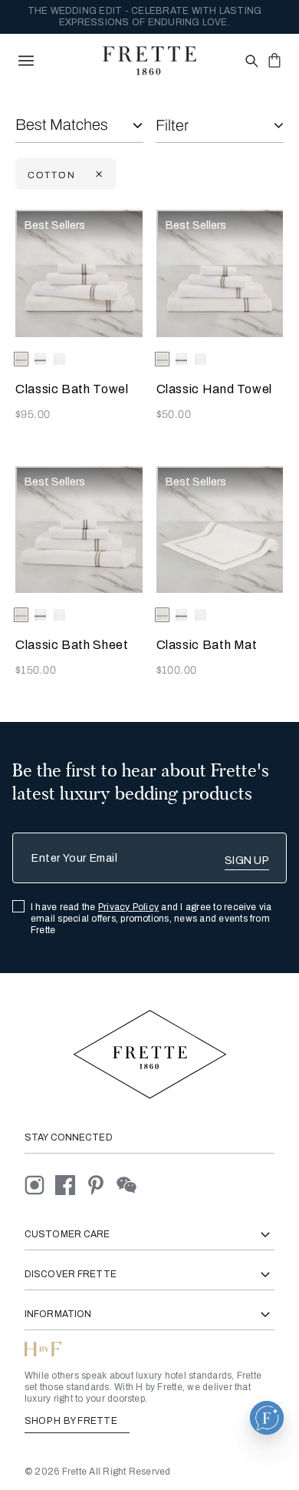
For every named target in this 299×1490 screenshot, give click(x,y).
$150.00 (35, 670)
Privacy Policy (128, 907)
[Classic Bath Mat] (220, 530)
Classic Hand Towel (214, 389)
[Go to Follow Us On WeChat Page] (131, 1184)
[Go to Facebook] (70, 1184)
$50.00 (174, 414)
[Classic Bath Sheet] (79, 530)
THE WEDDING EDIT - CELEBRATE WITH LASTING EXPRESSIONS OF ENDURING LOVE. (145, 16)
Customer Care (67, 1234)
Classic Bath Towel (72, 389)
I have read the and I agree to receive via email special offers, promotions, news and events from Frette (151, 918)
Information (58, 1314)
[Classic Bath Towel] (79, 273)
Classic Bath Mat (207, 644)
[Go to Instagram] (40, 1184)
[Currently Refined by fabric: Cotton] (97, 175)
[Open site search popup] (250, 61)
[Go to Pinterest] (101, 1184)
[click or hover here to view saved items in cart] (274, 60)
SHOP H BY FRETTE (72, 1421)
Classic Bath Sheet (72, 644)
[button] (267, 1418)
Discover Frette (71, 1274)
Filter (172, 125)
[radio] (40, 359)
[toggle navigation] (26, 60)
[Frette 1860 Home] (149, 60)
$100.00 (176, 670)
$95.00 (33, 414)
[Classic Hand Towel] (220, 273)
